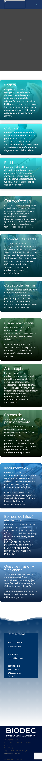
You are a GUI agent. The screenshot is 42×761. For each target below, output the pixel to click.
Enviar (13, 705)
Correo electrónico (14, 690)
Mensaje (10, 701)
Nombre (10, 686)
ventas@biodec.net (15, 658)
